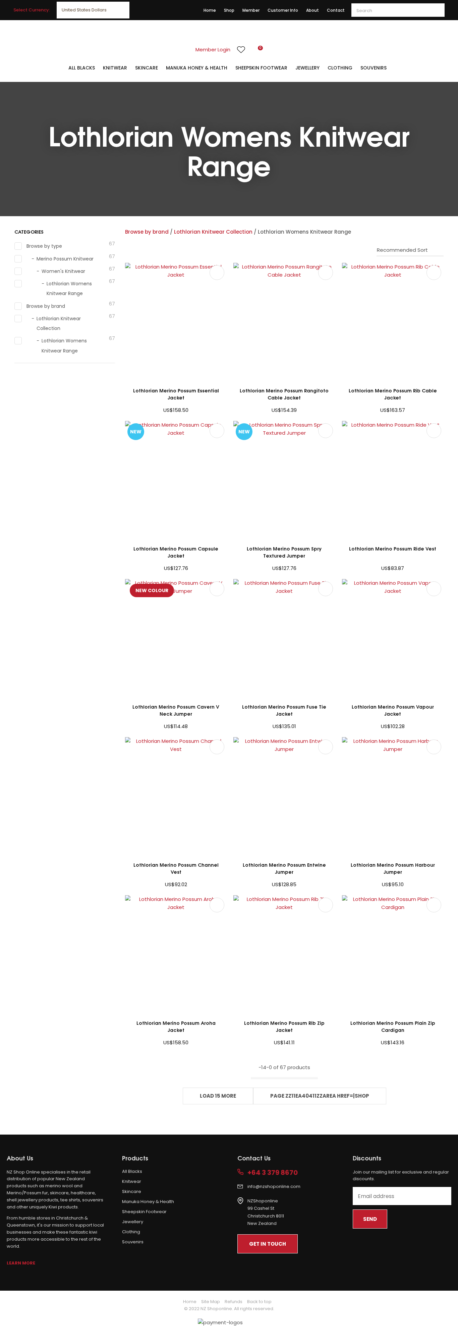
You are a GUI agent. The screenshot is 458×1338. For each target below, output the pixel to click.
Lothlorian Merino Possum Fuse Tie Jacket (284, 710)
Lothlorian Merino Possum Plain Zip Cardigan (392, 1026)
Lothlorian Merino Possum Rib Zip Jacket (284, 1026)
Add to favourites (217, 272)
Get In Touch (267, 1243)
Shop (229, 10)
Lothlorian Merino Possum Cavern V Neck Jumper (175, 710)
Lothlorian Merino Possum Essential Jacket (176, 394)
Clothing (340, 67)
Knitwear (115, 67)
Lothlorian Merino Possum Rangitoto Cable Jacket (284, 394)
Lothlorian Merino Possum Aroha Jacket (176, 1026)
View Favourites (241, 49)
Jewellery (307, 67)
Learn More (21, 1263)
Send (370, 1219)
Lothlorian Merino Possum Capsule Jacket (175, 552)
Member (251, 10)
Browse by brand (147, 231)
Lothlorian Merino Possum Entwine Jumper (284, 868)
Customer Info (283, 10)
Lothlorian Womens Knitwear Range (304, 231)
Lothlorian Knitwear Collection (213, 231)
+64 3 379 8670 (272, 1173)
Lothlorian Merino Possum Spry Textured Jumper (284, 552)
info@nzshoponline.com (273, 1186)
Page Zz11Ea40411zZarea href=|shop (319, 1095)
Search (436, 10)
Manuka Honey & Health (196, 67)
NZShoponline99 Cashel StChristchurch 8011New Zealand (265, 1212)
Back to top (259, 1301)
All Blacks (81, 67)
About (312, 10)
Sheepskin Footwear (261, 67)
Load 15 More (218, 1095)
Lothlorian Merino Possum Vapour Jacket (393, 710)
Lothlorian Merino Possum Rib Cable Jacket (393, 394)
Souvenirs (373, 67)
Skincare (146, 67)
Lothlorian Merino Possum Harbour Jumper (393, 868)
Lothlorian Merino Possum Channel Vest (176, 868)
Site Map (210, 1301)
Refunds (233, 1301)
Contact (336, 10)
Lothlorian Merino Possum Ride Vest (392, 548)
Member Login (212, 49)
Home (210, 10)
